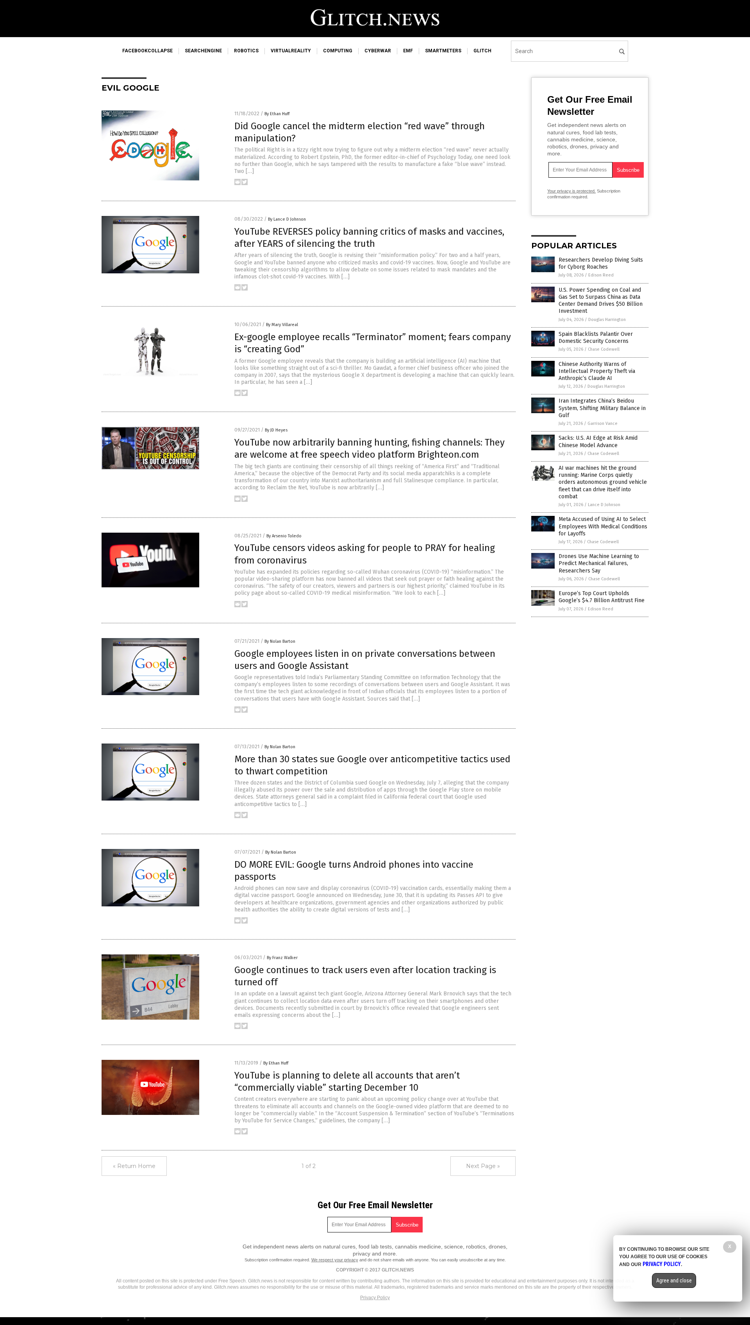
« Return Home (134, 1166)
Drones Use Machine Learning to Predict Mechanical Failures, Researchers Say (599, 563)
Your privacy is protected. (571, 191)
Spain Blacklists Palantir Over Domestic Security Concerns (596, 337)
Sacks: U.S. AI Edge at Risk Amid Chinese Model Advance (598, 441)
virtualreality (291, 50)
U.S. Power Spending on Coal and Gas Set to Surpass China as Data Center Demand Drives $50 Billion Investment (601, 301)
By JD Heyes (276, 430)
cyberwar (377, 50)
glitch (482, 50)
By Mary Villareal (282, 324)
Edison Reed (601, 275)
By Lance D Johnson (287, 219)
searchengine (203, 50)
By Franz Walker (282, 957)
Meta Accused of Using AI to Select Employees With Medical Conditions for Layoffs (603, 526)
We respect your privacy (334, 1259)
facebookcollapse (147, 50)
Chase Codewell (604, 349)
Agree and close (674, 1280)
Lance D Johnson (604, 504)
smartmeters (443, 50)
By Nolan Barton (279, 641)
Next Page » (483, 1166)
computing (337, 50)
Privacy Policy (375, 1297)
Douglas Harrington (607, 319)
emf (408, 50)
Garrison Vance (603, 423)
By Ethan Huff (276, 113)
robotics (246, 50)
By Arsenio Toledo (284, 536)
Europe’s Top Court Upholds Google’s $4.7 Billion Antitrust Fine (602, 597)
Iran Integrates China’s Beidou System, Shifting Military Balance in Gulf (602, 408)
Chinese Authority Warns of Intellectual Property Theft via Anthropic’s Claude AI (597, 371)
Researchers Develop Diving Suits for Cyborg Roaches (601, 263)
